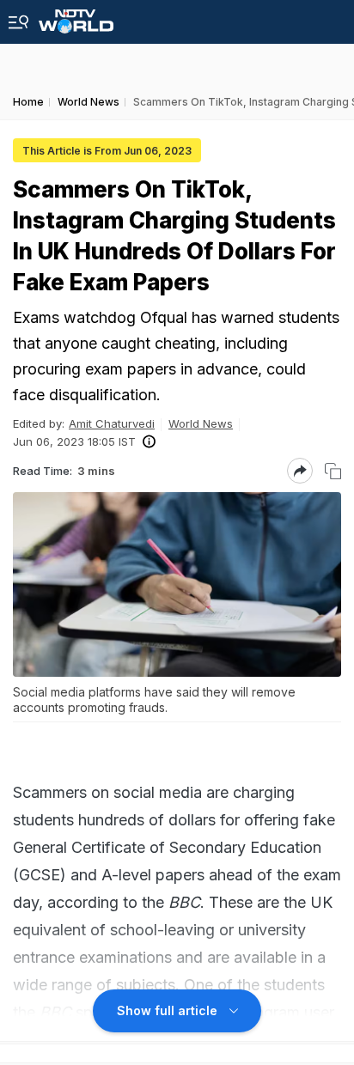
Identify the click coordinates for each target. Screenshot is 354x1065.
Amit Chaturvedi (112, 423)
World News (200, 423)
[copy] (333, 471)
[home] (76, 16)
